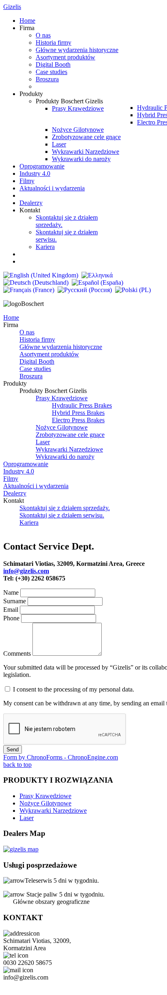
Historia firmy (37, 339)
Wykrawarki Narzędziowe (69, 449)
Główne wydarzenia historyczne (60, 346)
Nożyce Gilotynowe (62, 427)
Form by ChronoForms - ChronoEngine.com (60, 757)
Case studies (35, 368)
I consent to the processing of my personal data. (73, 689)
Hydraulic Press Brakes (82, 405)
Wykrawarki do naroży (65, 456)
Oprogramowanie (25, 463)
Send (12, 749)
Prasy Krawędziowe (62, 398)
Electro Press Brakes (78, 420)
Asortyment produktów (49, 354)
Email (11, 609)
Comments (17, 653)
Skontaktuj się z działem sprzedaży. (64, 507)
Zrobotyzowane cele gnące (70, 434)
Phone (12, 618)
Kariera (29, 522)
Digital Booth (36, 361)
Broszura (31, 376)
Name (11, 592)
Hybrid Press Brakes (78, 412)
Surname (15, 601)
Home (11, 317)
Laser (43, 442)
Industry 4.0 (18, 471)
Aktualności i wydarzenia (36, 485)
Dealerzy (14, 493)
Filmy (10, 478)
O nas (26, 332)
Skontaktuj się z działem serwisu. (61, 515)
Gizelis (12, 6)
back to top (17, 764)
